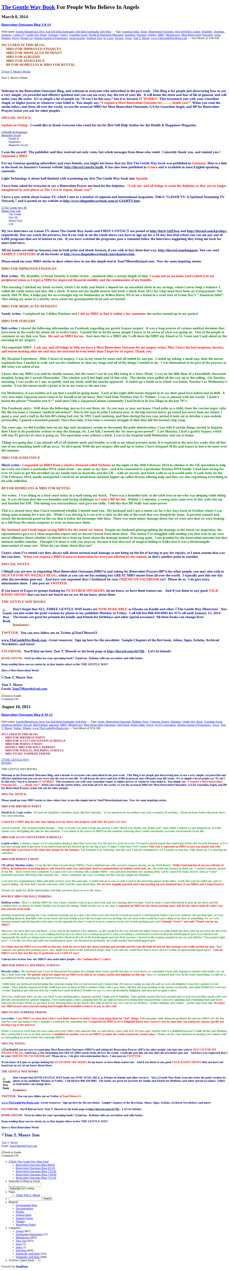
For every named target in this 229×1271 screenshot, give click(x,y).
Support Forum (24, 1218)
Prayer (15, 38)
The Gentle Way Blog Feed (32, 1161)
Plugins (20, 1211)
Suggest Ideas (23, 1214)
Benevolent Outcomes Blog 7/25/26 (36, 1171)
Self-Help (56, 31)
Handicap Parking (11, 724)
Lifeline (152, 34)
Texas (128, 38)
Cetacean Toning (159, 721)
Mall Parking (40, 724)
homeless (130, 34)
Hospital (141, 34)
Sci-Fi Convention (165, 724)
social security (77, 38)
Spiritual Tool (94, 38)
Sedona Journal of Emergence (51, 38)
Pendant (6, 38)
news (19, 1244)
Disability (207, 31)
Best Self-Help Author (187, 31)
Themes (20, 1221)
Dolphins (219, 31)
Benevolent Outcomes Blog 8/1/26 (35, 1168)
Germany (53, 34)
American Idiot (130, 31)
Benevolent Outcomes (161, 31)
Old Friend (123, 724)
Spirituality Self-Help (74, 31)
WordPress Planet (26, 1224)
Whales (27, 728)
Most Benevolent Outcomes (197, 34)
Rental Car (27, 38)
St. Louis (108, 38)
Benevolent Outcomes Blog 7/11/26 (36, 1177)
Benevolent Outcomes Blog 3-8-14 (26, 25)
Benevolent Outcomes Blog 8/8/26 (35, 1164)
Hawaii (27, 724)
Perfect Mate (138, 724)
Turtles (17, 728)
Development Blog (26, 1205)
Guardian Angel (78, 34)
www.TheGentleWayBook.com (169, 38)
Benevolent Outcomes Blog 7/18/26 (36, 1174)
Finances (6, 34)
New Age (44, 31)
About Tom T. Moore (28, 1195)
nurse (217, 34)
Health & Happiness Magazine (106, 34)
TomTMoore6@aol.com (29, 689)
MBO (161, 34)
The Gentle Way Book (28, 7)
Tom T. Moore (141, 38)
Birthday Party (140, 721)
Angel (143, 31)
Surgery (119, 38)
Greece (64, 34)
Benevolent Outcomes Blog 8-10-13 (27, 715)
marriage (54, 724)
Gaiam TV (19, 34)
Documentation (24, 1208)
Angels (20, 31)
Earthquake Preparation (29, 1234)
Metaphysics (31, 31)
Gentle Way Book (36, 34)
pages (19, 1247)
